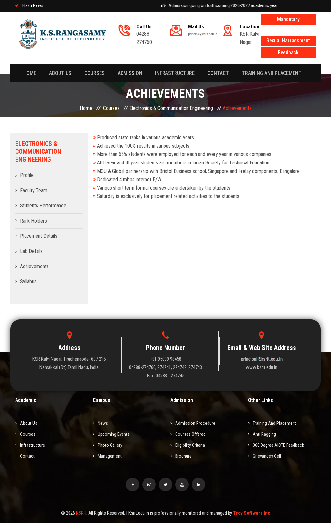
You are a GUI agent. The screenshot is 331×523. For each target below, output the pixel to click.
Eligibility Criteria (190, 445)
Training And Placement (272, 73)
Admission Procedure (195, 423)
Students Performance (43, 206)
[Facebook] (132, 484)
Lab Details (31, 251)
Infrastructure (175, 73)
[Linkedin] (198, 484)
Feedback (288, 52)
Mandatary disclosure (288, 20)
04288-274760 (144, 34)
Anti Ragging (264, 434)
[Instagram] (149, 484)
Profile (27, 175)
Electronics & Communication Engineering (171, 108)
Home (29, 73)
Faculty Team (33, 190)
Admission (130, 73)
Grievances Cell (267, 456)
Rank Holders (33, 221)
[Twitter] (165, 484)
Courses (94, 73)
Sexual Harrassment (288, 40)
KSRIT (81, 513)
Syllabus (28, 281)
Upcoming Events (114, 434)
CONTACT (218, 73)
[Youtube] (182, 484)
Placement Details (38, 236)
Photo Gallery (110, 445)
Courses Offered (190, 434)
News (103, 423)
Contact (27, 456)
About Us (28, 423)
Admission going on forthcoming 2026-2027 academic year (217, 5)
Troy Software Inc (251, 513)
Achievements (34, 266)
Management (110, 456)
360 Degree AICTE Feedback (278, 445)
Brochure (183, 456)
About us (60, 73)
